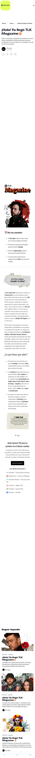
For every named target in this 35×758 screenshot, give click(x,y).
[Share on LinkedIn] (15, 54)
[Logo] (5, 5)
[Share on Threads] (11, 54)
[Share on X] (7, 54)
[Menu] (33, 5)
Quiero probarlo (17, 463)
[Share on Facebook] (3, 54)
